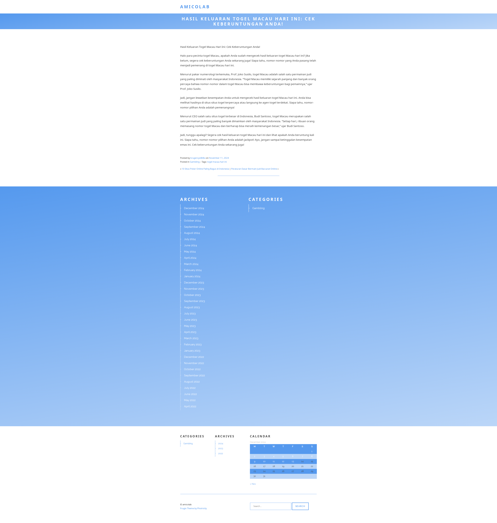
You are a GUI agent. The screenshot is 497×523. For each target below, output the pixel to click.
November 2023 (194, 288)
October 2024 (192, 220)
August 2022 (192, 381)
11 (274, 461)
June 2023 (190, 319)
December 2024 (194, 208)
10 (264, 461)
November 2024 (194, 214)
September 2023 (194, 301)
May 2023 (190, 326)
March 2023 (191, 338)
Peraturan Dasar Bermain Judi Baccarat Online (254, 168)
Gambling (195, 161)
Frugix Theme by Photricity (193, 508)
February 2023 (193, 344)
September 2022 (194, 375)
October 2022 (192, 369)
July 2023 (190, 313)
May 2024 (190, 251)
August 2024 (192, 232)
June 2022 (190, 394)
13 (293, 461)
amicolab (195, 7)
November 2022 (194, 363)
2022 (220, 453)
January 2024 (192, 276)
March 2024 (191, 264)
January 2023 (192, 350)
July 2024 (190, 239)
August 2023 (192, 307)
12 (283, 461)
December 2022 (194, 356)
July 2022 (190, 387)
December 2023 (194, 282)
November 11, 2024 (219, 157)
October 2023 (192, 295)
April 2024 (190, 257)
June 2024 (190, 245)
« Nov (253, 484)
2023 (220, 448)
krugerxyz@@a (197, 157)
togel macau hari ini (217, 161)
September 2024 (194, 226)
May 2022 (190, 400)
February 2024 (193, 270)
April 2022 (190, 406)
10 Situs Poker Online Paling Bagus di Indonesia (205, 168)
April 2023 (190, 332)
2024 (220, 443)
